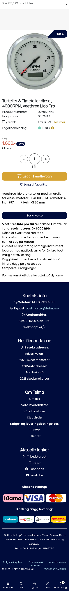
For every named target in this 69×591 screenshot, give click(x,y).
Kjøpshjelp (34, 417)
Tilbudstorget (36, 456)
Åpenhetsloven (57, 562)
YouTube (36, 475)
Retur (36, 463)
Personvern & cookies (36, 564)
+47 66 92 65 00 (42, 302)
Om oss (34, 399)
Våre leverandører (34, 405)
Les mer (59, 122)
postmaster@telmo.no (42, 308)
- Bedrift (35, 436)
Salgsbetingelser (12, 562)
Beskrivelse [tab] (34, 215)
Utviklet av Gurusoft (55, 568)
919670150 (48, 548)
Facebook (36, 469)
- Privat (34, 430)
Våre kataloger (34, 411)
